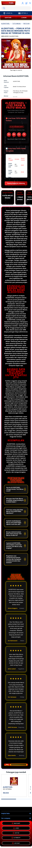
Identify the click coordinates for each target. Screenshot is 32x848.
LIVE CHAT (17, 842)
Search (3, 8)
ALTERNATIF (17, 838)
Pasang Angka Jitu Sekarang (16, 183)
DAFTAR (8, 17)
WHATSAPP (17, 824)
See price (6, 793)
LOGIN (24, 17)
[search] (16, 8)
